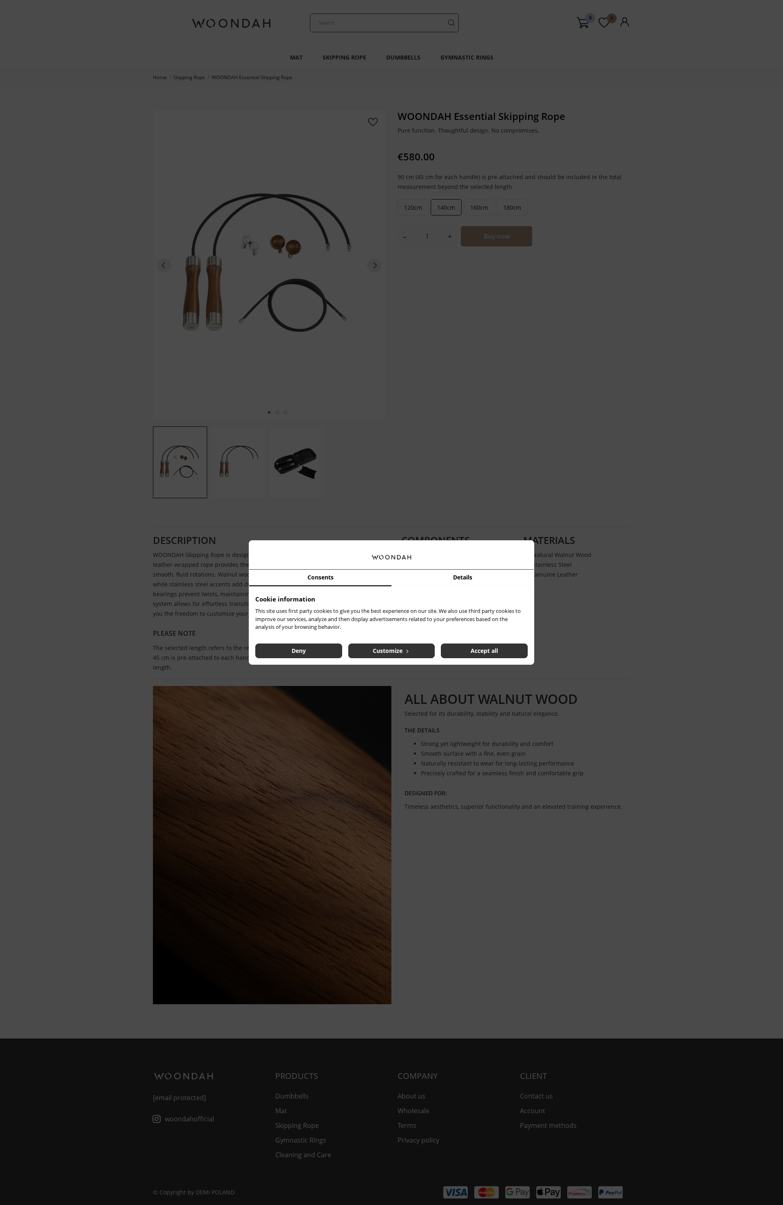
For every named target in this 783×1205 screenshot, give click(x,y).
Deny (299, 651)
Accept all (484, 651)
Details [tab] (462, 577)
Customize (388, 651)
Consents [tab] (320, 577)
